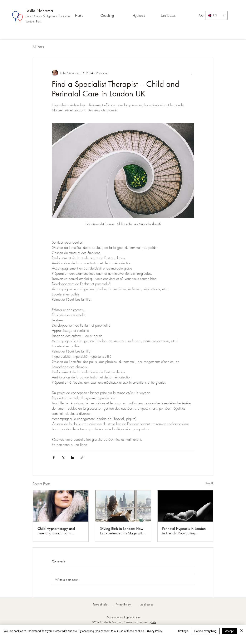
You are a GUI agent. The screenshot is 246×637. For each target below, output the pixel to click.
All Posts (39, 46)
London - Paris (34, 21)
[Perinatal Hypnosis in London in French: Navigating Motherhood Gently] (185, 506)
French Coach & (36, 16)
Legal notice (146, 604)
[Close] (241, 631)
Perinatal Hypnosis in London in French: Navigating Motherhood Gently (184, 530)
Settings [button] (183, 631)
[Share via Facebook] (54, 457)
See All (209, 483)
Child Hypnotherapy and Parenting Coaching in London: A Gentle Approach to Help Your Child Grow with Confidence (59, 530)
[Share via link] (82, 457)
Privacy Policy (153, 631)
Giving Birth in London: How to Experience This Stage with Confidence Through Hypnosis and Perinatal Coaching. (122, 530)
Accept (229, 631)
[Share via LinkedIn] (72, 457)
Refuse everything (205, 631)
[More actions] (191, 73)
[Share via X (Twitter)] (63, 457)
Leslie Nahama (39, 10)
